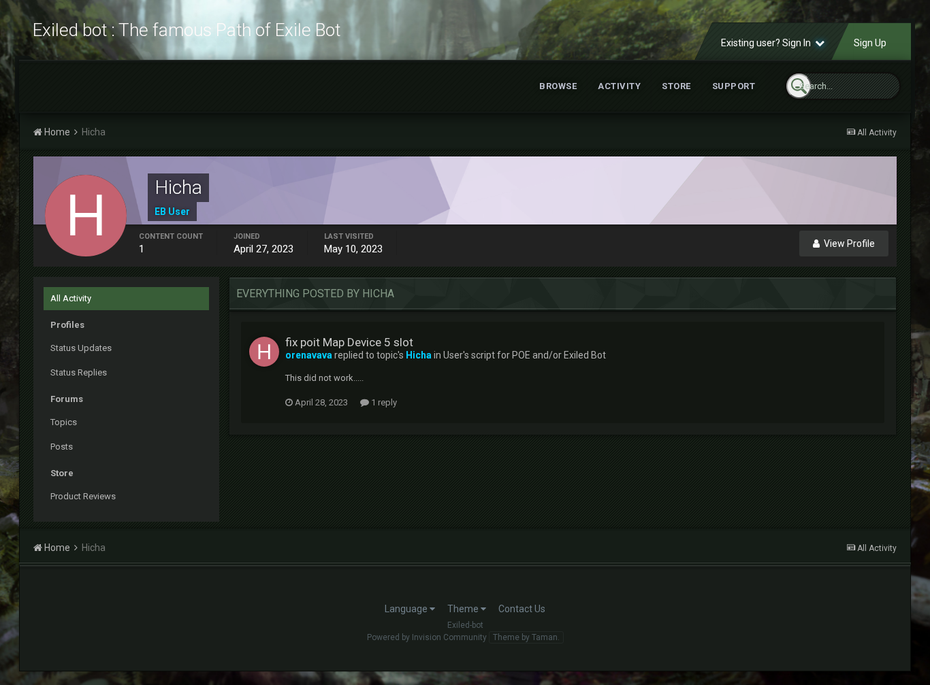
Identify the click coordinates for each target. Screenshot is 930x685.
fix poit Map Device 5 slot (349, 342)
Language (407, 608)
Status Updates (81, 348)
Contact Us (521, 608)
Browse (558, 86)
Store (676, 86)
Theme (464, 608)
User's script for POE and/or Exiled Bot (524, 355)
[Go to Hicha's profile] (264, 352)
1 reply (383, 402)
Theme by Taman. (526, 637)
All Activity (70, 298)
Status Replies (78, 372)
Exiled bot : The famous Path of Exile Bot (186, 30)
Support (734, 86)
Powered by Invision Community (427, 637)
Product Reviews (83, 496)
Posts (61, 446)
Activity (619, 86)
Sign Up (870, 42)
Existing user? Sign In (768, 42)
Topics (63, 422)
